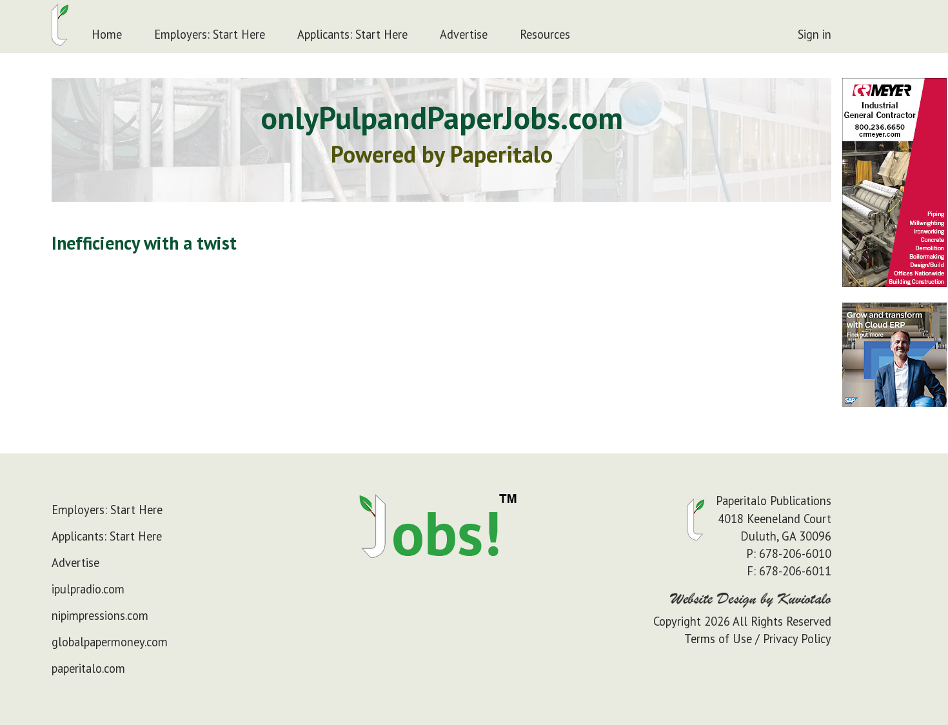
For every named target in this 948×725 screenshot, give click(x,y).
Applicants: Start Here (352, 34)
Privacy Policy (797, 638)
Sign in (814, 34)
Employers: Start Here (209, 34)
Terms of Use (718, 638)
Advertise (464, 34)
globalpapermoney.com (110, 642)
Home (107, 34)
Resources (545, 34)
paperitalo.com (88, 668)
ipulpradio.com (88, 589)
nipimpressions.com (100, 615)
